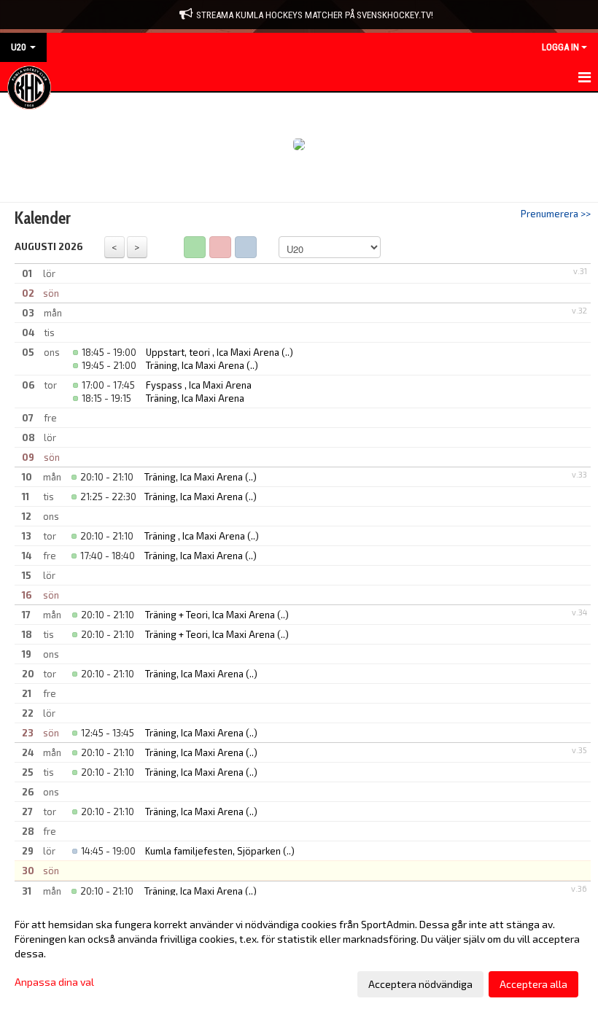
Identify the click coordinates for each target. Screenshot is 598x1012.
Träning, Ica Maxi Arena (195, 365)
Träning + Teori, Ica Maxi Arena (210, 614)
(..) (287, 352)
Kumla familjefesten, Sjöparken (213, 851)
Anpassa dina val (54, 982)
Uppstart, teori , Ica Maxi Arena (212, 352)
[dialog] (299, 953)
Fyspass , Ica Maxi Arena (199, 385)
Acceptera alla (533, 984)
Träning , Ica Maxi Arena (194, 536)
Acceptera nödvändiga (420, 984)
